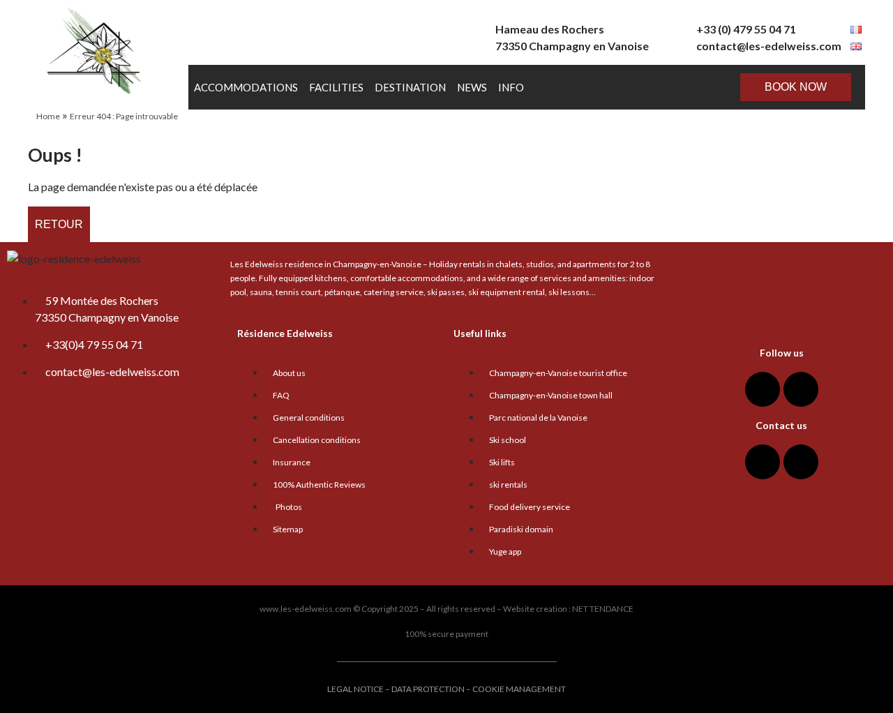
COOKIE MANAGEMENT (519, 689)
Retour (59, 224)
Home (48, 116)
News (472, 87)
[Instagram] (800, 389)
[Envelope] (762, 461)
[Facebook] (762, 389)
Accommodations (246, 87)
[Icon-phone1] (800, 461)
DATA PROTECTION (428, 689)
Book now (796, 87)
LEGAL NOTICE (355, 689)
